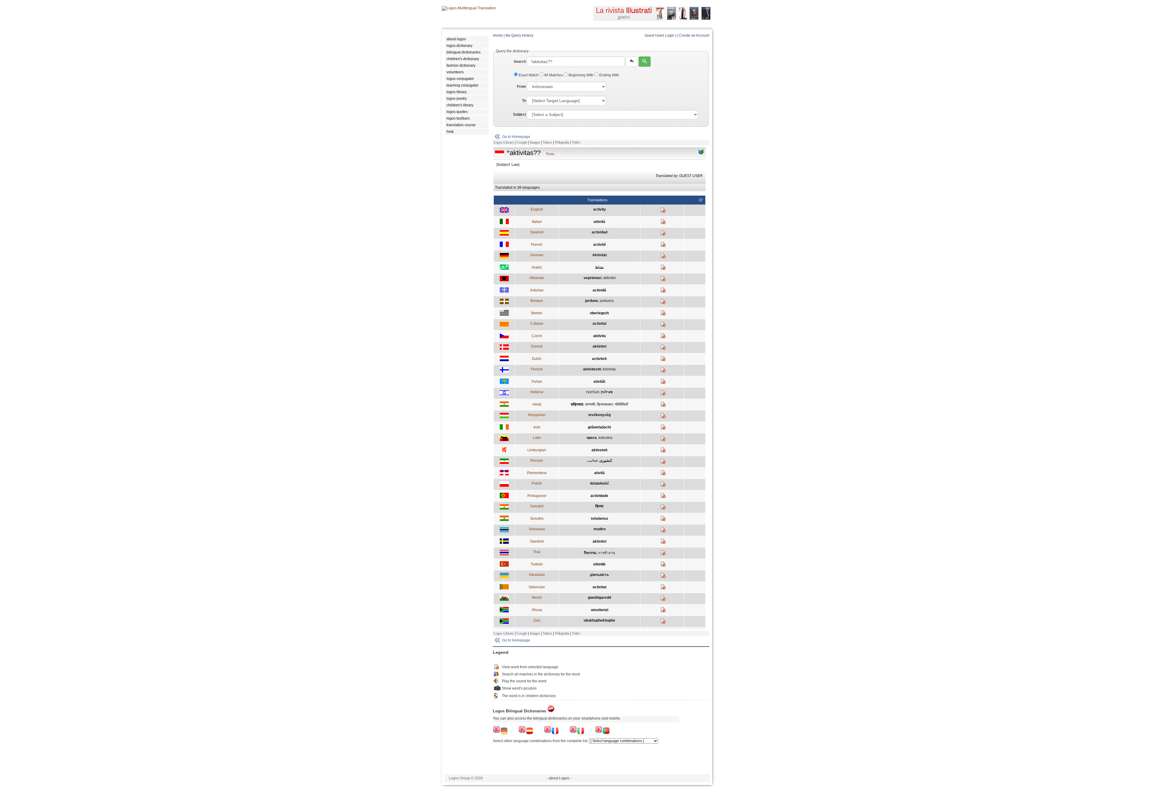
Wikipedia (562, 142)
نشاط (599, 267)
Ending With (608, 75)
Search (520, 61)
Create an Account (694, 35)
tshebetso (599, 518)
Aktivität (599, 255)
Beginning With (581, 75)
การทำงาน (606, 553)
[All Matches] (701, 152)
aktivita (599, 336)
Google (522, 142)
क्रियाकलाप (605, 404)
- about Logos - (559, 778)
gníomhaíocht (599, 427)
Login (669, 35)
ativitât (599, 381)
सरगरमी (590, 404)
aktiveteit (599, 450)
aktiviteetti (592, 369)
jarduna (591, 301)
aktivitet (609, 278)
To (524, 101)
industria (605, 438)
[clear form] (632, 61)
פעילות (607, 392)
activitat (599, 323)
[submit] (645, 61)
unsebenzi (599, 610)
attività (599, 222)
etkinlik (599, 564)
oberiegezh (599, 313)
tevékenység (599, 415)
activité (599, 244)
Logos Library (503, 142)
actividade (599, 496)
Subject (519, 114)
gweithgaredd (599, 598)
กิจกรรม (590, 553)
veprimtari (592, 278)
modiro (600, 529)
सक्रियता (577, 404)
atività (599, 473)
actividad (599, 232)
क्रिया (599, 506)
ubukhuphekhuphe (599, 620)
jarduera (607, 301)
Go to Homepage (516, 137)
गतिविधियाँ (621, 404)
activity (599, 209)
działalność (599, 483)
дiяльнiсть (599, 575)
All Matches (553, 75)
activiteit (599, 359)
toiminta (609, 369)
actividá (599, 290)
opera (592, 438)
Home (498, 35)
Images (535, 142)
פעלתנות (592, 392)
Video (576, 142)
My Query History (519, 35)
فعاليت (592, 460)
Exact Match (528, 75)
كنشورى (606, 460)
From (521, 86)
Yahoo (547, 142)
